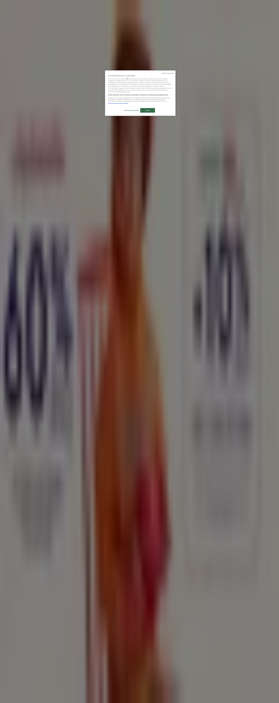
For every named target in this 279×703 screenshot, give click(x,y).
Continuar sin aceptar (168, 73)
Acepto (147, 110)
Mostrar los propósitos (131, 110)
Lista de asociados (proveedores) (118, 103)
